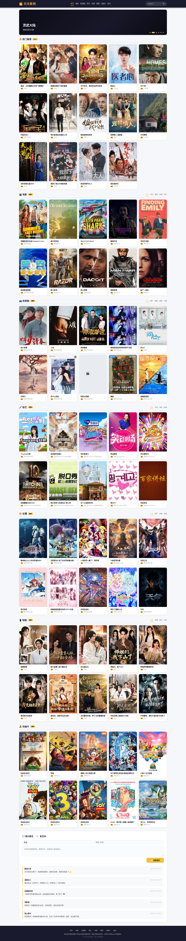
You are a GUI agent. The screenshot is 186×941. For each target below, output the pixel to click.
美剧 (160, 301)
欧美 (165, 407)
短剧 (98, 4)
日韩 (160, 514)
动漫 (93, 4)
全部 (147, 194)
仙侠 (165, 620)
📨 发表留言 (155, 860)
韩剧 (156, 301)
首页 (72, 4)
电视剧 (82, 4)
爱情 (160, 194)
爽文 (160, 620)
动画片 (103, 4)
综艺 (88, 4)
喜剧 (156, 194)
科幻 (165, 194)
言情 (156, 620)
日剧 (165, 301)
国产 (151, 301)
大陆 (156, 407)
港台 (160, 407)
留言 (109, 4)
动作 (151, 194)
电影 (77, 4)
